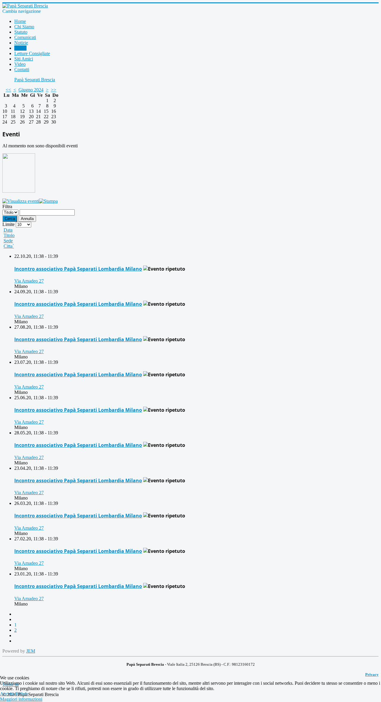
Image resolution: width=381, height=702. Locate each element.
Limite (8, 224)
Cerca (10, 218)
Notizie (21, 42)
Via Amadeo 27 (29, 280)
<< (8, 89)
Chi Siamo (24, 26)
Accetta (7, 693)
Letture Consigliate (32, 53)
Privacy (372, 674)
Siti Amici (23, 58)
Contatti (21, 69)
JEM (30, 650)
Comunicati (25, 37)
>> (53, 89)
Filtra (7, 206)
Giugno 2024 (30, 89)
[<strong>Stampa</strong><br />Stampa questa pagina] (48, 201)
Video (20, 64)
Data (8, 230)
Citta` (9, 246)
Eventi (20, 48)
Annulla (27, 218)
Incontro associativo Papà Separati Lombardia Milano (78, 269)
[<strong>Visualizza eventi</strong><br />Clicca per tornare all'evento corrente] (20, 201)
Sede (8, 240)
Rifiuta (21, 693)
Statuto (20, 32)
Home (20, 21)
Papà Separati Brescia (34, 79)
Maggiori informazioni (21, 699)
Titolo (9, 235)
